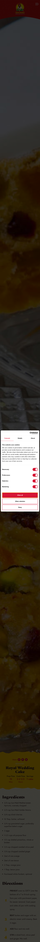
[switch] (35, 475)
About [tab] (33, 438)
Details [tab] (20, 438)
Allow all (20, 495)
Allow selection (20, 501)
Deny (20, 507)
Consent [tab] (7, 438)
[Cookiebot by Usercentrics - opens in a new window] (30, 433)
